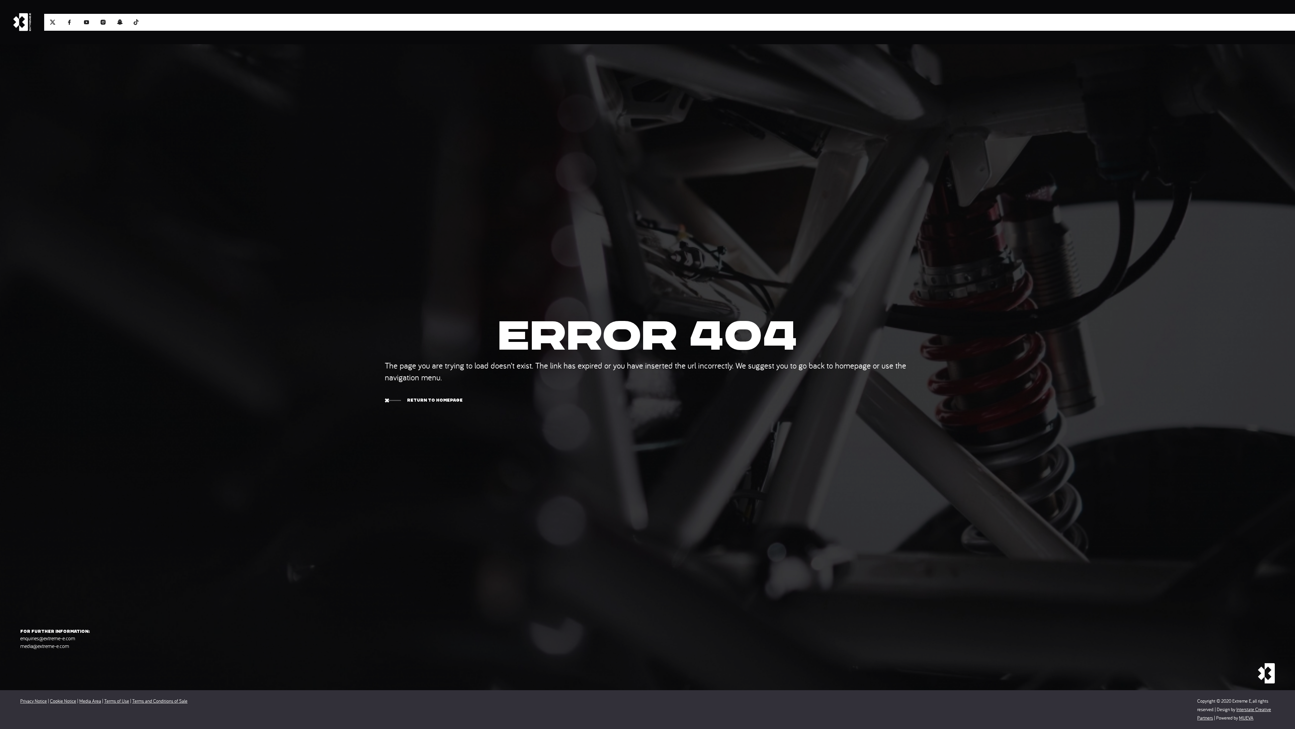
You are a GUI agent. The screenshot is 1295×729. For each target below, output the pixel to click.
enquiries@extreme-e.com (47, 638)
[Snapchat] (120, 22)
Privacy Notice (33, 701)
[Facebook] (69, 22)
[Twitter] (52, 22)
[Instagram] (103, 22)
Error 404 (647, 335)
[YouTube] (86, 22)
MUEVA (1246, 718)
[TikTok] (136, 21)
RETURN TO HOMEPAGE (435, 400)
